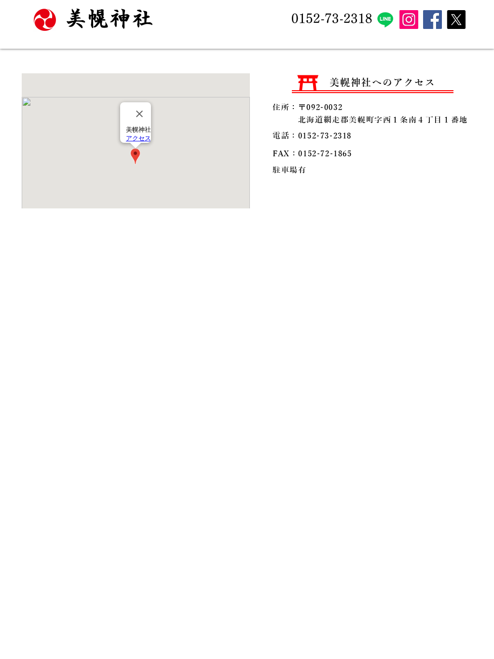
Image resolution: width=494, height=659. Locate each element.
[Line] (385, 19)
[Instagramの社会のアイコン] (408, 19)
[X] (456, 19)
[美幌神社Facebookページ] (432, 19)
